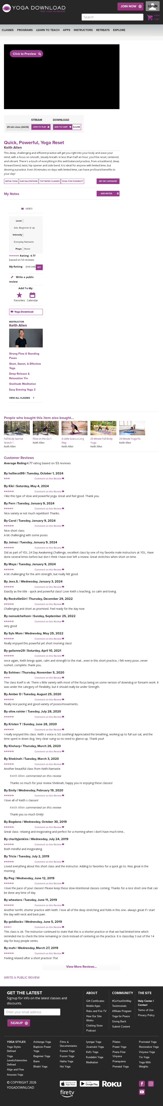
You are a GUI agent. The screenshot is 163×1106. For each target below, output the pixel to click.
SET (39, 267)
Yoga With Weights (145, 1064)
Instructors (83, 30)
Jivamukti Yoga (95, 1046)
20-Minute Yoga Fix (129, 438)
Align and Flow (15, 1069)
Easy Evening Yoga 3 (22, 389)
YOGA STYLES (16, 1041)
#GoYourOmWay (121, 1000)
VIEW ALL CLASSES (20, 397)
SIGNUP (17, 1023)
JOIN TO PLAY (39, 127)
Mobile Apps (93, 1005)
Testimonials (119, 1005)
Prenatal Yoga (121, 1066)
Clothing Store (94, 1025)
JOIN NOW (128, 6)
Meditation (92, 1062)
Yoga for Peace (121, 1016)
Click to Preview (24, 54)
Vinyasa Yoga (147, 1052)
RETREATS (103, 30)
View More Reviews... (81, 967)
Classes (8, 30)
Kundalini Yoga (94, 1057)
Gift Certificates (95, 1000)
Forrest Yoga (67, 1051)
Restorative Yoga (149, 1046)
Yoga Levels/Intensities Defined (17, 1060)
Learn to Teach (47, 30)
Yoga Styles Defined (14, 1049)
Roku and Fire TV (96, 1011)
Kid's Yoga (92, 1052)
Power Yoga (119, 1046)
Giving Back (119, 1021)
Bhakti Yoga (40, 1066)
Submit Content (121, 1026)
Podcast (91, 1030)
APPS (66, 30)
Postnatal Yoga (147, 1041)
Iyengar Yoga (93, 1041)
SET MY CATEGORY (108, 181)
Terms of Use (145, 1010)
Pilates (116, 1041)
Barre (36, 1061)
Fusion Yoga (67, 1056)
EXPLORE (119, 30)
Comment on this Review (49, 478)
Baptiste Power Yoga (42, 1049)
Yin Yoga (144, 1057)
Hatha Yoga (66, 1061)
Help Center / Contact (146, 1003)
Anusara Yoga (15, 1074)
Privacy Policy (146, 1015)
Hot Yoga (65, 1066)
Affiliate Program (121, 1011)
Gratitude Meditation (22, 384)
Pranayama (119, 1061)
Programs (25, 30)
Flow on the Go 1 (42, 438)
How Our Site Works (94, 1018)
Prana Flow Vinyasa (119, 1054)
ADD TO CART (61, 127)
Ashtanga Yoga (42, 1041)
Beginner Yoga (41, 1056)
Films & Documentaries (68, 1044)
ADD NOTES (106, 193)
